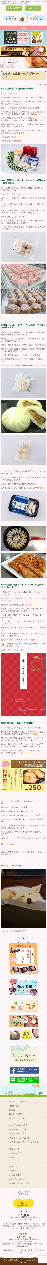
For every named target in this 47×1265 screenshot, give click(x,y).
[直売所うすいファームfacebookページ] (24, 1075)
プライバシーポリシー (17, 1179)
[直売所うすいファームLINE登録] (24, 1084)
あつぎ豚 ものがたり (17, 1102)
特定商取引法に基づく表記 (19, 1183)
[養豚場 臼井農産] (11, 18)
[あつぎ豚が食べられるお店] (23, 1028)
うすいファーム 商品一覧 (19, 1138)
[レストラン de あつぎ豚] (10, 43)
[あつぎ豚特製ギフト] (37, 43)
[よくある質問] (14, 10)
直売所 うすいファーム (18, 1118)
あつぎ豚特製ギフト (16, 1134)
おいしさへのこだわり (17, 1129)
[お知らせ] (33, 10)
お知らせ (12, 1157)
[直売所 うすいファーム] (36, 18)
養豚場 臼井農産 (16, 1114)
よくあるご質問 (15, 1175)
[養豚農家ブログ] (23, 1013)
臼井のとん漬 (14, 1106)
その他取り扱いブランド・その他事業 (23, 1142)
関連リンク (13, 1166)
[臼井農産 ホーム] (23, 19)
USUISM (12, 1110)
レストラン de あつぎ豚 (18, 1125)
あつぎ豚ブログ (15, 1153)
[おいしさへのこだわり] (23, 43)
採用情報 (12, 1171)
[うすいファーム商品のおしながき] (23, 976)
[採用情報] (23, 997)
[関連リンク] (24, 1042)
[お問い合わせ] (24, 1065)
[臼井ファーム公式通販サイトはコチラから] (23, 55)
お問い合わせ (14, 1149)
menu (23, 28)
